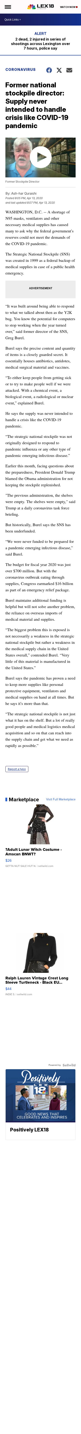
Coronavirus (20, 69)
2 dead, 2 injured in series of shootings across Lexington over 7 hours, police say (40, 43)
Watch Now (68, 7)
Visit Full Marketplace (61, 799)
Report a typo (17, 769)
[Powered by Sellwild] (69, 1065)
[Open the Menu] (7, 6)
